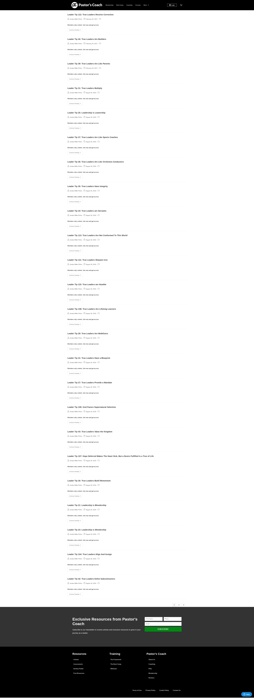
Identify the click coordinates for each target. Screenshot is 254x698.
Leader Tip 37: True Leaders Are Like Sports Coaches (92, 137)
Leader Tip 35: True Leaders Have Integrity (87, 186)
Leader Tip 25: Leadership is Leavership (86, 113)
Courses (138, 5)
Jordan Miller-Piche (76, 19)
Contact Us (177, 690)
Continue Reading (75, 29)
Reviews (151, 678)
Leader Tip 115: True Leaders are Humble (86, 284)
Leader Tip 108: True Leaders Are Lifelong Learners (91, 309)
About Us (152, 659)
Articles (76, 659)
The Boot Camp (115, 664)
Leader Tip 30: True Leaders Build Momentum (89, 481)
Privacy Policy (150, 690)
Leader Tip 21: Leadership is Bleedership (86, 505)
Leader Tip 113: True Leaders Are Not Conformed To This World (97, 235)
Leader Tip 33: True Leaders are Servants (86, 211)
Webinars (113, 668)
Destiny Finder (78, 668)
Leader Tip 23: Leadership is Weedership (86, 530)
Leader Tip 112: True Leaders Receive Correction (90, 15)
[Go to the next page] (184, 605)
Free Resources (78, 673)
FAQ (150, 668)
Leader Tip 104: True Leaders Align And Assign (89, 554)
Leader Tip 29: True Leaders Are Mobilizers (87, 333)
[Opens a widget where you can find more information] (246, 694)
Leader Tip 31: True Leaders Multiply (84, 88)
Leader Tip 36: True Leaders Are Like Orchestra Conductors (95, 162)
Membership (109, 5)
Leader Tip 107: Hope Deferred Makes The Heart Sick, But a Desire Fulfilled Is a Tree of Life (110, 456)
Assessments (78, 664)
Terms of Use (137, 690)
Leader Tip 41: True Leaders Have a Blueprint (88, 358)
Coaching (129, 5)
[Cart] (181, 5)
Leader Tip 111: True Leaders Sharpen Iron (87, 260)
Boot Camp (119, 5)
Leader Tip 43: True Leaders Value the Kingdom (89, 432)
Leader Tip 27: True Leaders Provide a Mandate (89, 382)
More (145, 5)
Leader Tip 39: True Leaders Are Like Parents (88, 64)
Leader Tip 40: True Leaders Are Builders (86, 39)
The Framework (115, 659)
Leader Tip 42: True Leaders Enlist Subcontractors (91, 579)
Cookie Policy (164, 690)
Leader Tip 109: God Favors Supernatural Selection (91, 407)
